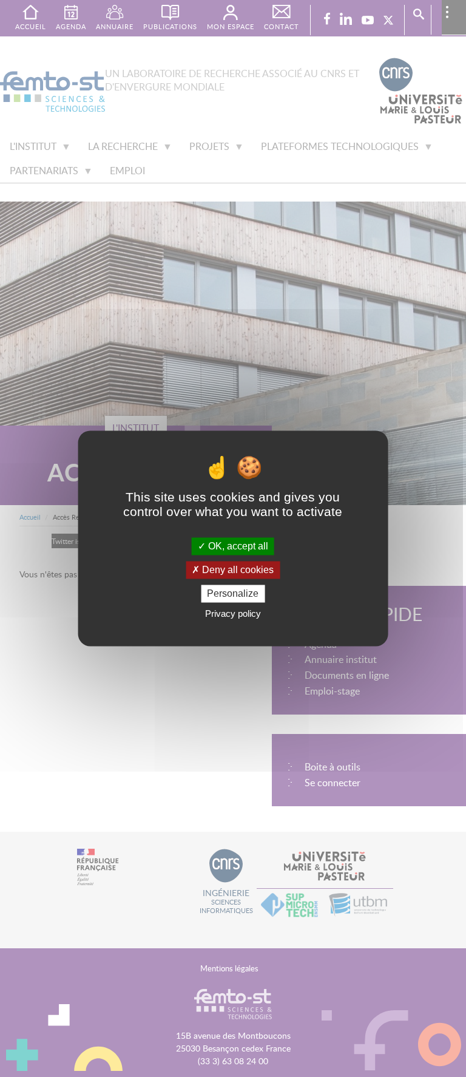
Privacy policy (233, 614)
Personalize (232, 593)
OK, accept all (237, 546)
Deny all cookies (237, 570)
